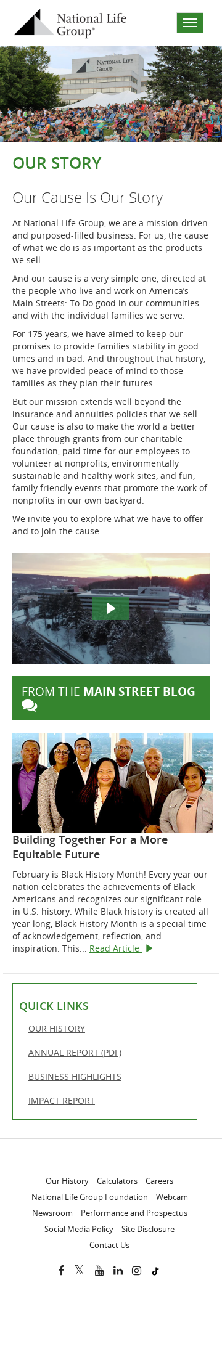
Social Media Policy (78, 1228)
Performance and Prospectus (134, 1212)
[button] (111, 608)
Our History (67, 1180)
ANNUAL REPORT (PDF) (88, 1055)
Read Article (121, 948)
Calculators (117, 1180)
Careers (159, 1180)
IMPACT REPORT (74, 1103)
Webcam (172, 1196)
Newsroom (52, 1212)
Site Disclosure (148, 1228)
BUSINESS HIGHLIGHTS (88, 1079)
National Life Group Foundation (89, 1196)
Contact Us (109, 1244)
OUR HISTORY (70, 1031)
